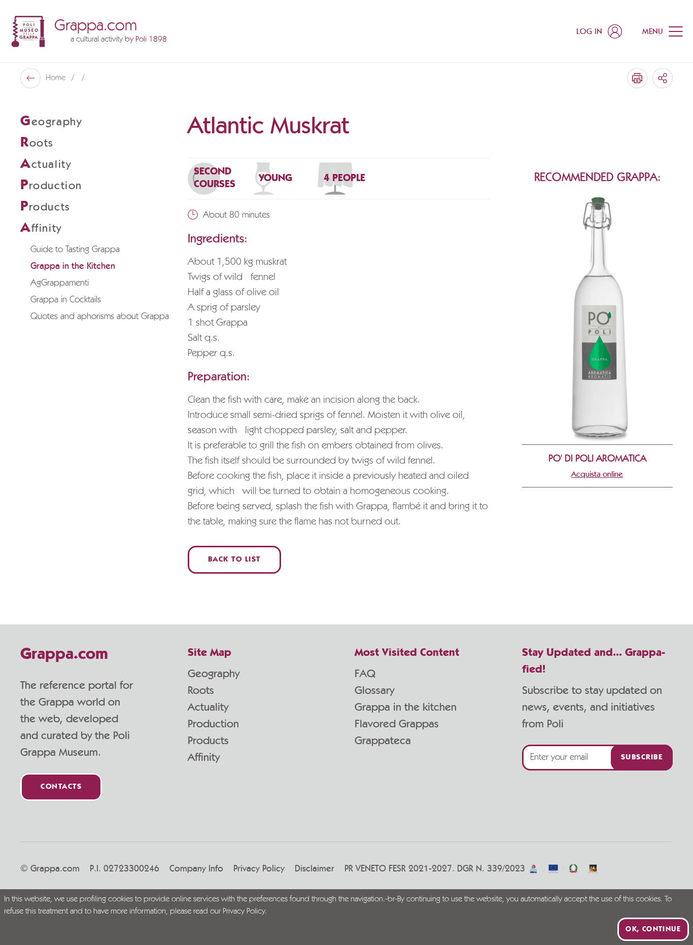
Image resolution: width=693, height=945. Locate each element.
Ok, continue (653, 929)
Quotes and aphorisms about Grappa (99, 316)
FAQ (365, 673)
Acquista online (597, 474)
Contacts (61, 787)
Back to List (234, 560)
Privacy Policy (259, 868)
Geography (213, 673)
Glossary (374, 690)
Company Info (196, 868)
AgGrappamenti (59, 283)
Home (56, 78)
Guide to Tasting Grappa (75, 249)
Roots (201, 690)
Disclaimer (314, 868)
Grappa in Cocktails (65, 299)
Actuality (208, 707)
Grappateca (383, 740)
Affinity (204, 757)
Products (208, 740)
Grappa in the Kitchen (72, 266)
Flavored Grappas (397, 723)
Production (213, 723)
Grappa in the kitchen (406, 707)
